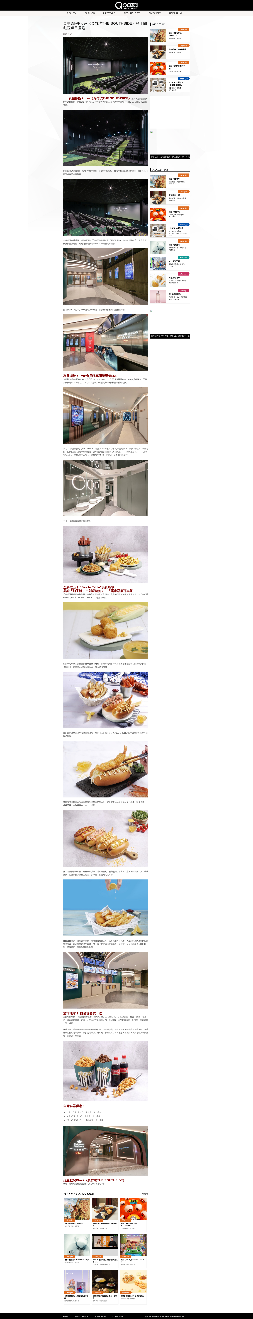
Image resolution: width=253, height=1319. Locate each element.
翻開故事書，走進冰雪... (72, 1301)
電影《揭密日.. (175, 245)
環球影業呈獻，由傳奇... (72, 1262)
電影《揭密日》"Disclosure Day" (76, 1260)
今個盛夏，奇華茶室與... (100, 1228)
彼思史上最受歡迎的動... (129, 1264)
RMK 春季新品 (175, 294)
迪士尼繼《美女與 (175, 39)
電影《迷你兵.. (175, 212)
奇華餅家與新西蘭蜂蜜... (129, 1298)
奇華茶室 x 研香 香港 (177, 49)
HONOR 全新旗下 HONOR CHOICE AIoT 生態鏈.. (178, 233)
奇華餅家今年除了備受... (100, 1301)
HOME (65, 1316)
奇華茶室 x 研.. (175, 195)
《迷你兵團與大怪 (175, 72)
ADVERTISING (100, 1316)
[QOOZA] (126, 5)
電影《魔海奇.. (175, 179)
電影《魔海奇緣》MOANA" (74, 1223)
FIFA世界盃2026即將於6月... (102, 1264)
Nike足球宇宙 (174, 261)
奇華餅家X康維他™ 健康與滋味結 (132, 1296)
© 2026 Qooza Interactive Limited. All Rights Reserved (164, 1316)
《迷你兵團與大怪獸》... (129, 1228)
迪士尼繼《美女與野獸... (72, 1226)
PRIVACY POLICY (81, 1316)
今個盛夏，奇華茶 (175, 52)
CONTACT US (118, 1316)
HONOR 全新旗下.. (176, 228)
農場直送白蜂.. (175, 278)
